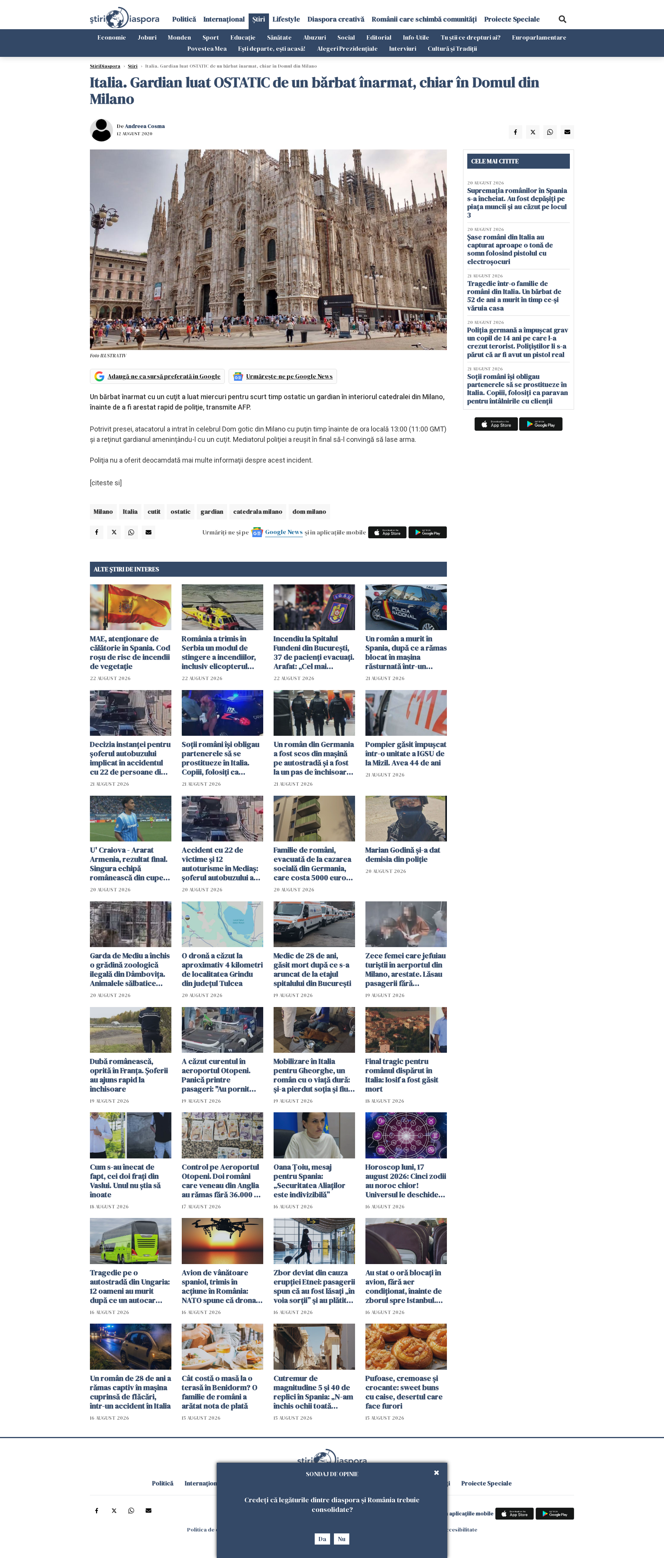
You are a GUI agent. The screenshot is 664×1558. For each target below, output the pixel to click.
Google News (284, 532)
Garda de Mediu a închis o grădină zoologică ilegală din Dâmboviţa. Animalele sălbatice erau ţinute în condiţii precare (130, 969)
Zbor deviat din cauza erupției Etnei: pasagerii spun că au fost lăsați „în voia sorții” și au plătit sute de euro (314, 1286)
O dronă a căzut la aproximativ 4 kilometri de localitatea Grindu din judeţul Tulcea (222, 969)
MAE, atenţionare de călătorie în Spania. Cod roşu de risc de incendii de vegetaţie (130, 652)
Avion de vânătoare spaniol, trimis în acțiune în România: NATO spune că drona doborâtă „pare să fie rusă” (219, 1286)
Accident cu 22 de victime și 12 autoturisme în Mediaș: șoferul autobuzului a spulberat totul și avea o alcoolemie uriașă (222, 863)
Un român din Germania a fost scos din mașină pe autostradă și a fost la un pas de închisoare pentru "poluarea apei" (314, 758)
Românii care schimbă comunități (424, 19)
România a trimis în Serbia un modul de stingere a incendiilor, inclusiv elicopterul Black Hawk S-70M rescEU (219, 652)
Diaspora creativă (336, 19)
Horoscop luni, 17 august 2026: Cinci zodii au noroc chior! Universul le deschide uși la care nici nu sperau (405, 1180)
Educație (243, 37)
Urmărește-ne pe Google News (289, 376)
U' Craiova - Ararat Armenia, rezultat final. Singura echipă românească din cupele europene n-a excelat (129, 863)
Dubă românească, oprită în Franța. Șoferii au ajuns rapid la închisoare (129, 1075)
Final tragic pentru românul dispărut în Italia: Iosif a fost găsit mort (401, 1075)
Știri (258, 19)
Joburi (147, 37)
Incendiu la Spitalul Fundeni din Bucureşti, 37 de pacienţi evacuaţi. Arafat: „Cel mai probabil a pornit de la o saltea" (314, 652)
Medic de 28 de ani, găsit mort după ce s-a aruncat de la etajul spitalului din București (312, 969)
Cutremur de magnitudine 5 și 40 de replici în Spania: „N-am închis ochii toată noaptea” (313, 1392)
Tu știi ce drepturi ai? (471, 37)
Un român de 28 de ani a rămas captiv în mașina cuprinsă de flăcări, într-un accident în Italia (130, 1392)
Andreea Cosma (145, 126)
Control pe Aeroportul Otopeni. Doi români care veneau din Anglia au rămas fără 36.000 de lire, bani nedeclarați (222, 1180)
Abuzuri (314, 37)
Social (346, 37)
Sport (211, 37)
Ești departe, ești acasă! (271, 48)
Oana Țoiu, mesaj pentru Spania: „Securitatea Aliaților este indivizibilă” (309, 1180)
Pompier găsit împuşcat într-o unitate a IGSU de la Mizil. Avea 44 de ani (406, 753)
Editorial (379, 37)
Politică (184, 19)
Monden (179, 37)
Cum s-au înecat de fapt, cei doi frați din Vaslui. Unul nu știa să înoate (125, 1180)
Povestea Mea (207, 48)
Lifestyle (286, 19)
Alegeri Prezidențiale (347, 48)
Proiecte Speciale (512, 19)
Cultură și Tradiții (452, 48)
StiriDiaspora (105, 66)
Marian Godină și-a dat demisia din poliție (402, 854)
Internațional (224, 19)
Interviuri (402, 48)
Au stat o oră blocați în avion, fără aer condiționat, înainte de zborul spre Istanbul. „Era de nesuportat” (403, 1286)
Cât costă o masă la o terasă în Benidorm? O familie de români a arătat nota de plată (219, 1392)
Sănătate (279, 37)
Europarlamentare (539, 37)
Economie (112, 37)
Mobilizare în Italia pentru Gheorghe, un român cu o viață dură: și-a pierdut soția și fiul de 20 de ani (312, 1075)
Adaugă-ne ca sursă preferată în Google (164, 376)
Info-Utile (416, 37)
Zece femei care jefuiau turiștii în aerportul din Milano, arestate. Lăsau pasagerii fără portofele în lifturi (405, 969)
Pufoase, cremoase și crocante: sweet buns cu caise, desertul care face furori (404, 1392)
